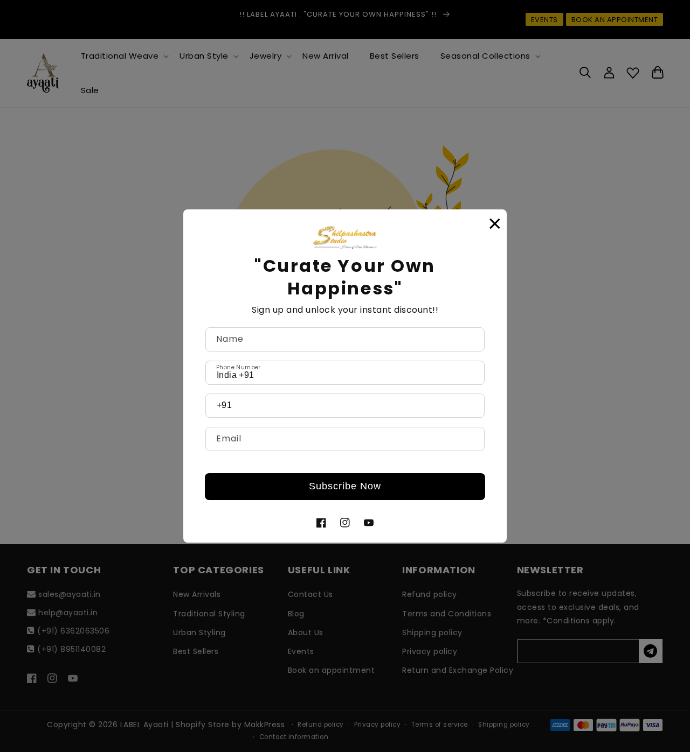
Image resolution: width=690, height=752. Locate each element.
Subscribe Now (345, 486)
